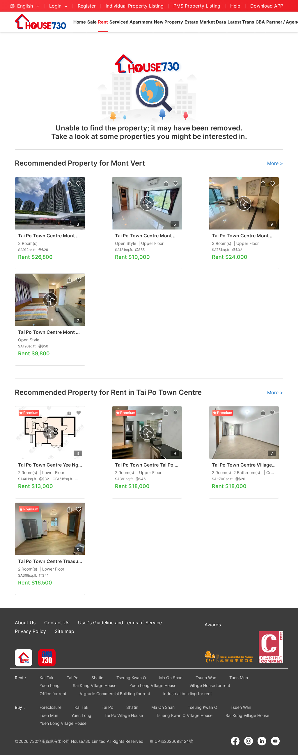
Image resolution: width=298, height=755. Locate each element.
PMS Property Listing (196, 6)
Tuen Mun (238, 677)
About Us (25, 622)
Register (87, 6)
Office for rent (53, 693)
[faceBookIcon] (235, 741)
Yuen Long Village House (153, 685)
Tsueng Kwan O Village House (184, 715)
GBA (260, 22)
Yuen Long (50, 685)
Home (79, 22)
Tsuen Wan (206, 677)
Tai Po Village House (123, 715)
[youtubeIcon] (275, 741)
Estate (191, 22)
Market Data (213, 22)
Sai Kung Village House (94, 685)
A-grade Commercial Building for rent (114, 693)
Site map (64, 631)
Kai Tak (47, 677)
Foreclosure (50, 707)
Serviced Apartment (130, 22)
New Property (168, 22)
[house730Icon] (23, 658)
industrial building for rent (187, 693)
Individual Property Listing (135, 6)
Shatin (97, 677)
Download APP (266, 6)
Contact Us (56, 622)
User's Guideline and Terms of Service (120, 622)
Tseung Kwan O (131, 677)
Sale (92, 22)
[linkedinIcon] (262, 741)
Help (236, 6)
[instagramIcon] (248, 741)
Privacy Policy (30, 631)
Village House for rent (209, 685)
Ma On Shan (170, 677)
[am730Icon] (45, 658)
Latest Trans (241, 22)
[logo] (40, 21)
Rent (103, 22)
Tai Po (72, 677)
